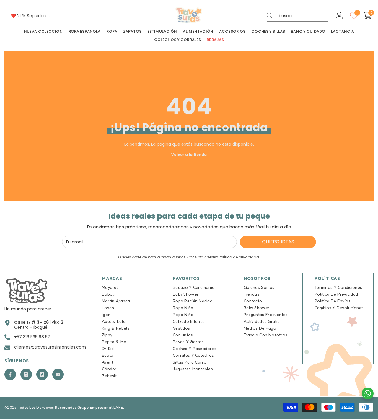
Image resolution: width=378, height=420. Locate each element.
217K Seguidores (33, 16)
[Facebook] (10, 374)
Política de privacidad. (239, 257)
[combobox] (303, 15)
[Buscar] (297, 16)
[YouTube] (58, 374)
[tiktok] (42, 374)
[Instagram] (26, 374)
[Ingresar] (339, 15)
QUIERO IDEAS (278, 241)
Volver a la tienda (189, 154)
